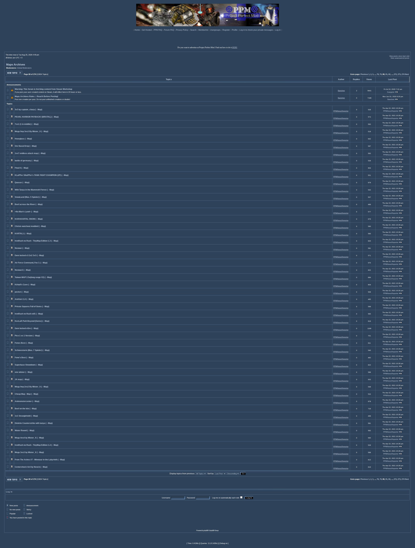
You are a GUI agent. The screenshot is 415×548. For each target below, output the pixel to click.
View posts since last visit (399, 56)
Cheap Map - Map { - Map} (26, 394)
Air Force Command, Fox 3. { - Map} (31, 263)
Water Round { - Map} (24, 430)
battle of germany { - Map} (27, 160)
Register (226, 30)
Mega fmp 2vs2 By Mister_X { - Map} (31, 387)
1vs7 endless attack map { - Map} (30, 153)
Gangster (391, 92)
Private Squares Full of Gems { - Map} (32, 306)
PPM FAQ (158, 30)
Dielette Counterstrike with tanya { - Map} (34, 423)
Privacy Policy (182, 30)
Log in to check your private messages (256, 30)
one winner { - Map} (23, 372)
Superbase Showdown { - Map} (29, 365)
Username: (166, 498)
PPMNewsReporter (341, 111)
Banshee (341, 91)
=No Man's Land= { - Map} (26, 212)
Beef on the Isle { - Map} (26, 408)
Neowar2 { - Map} (23, 270)
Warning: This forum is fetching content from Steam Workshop (43, 89)
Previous (364, 74)
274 (403, 74)
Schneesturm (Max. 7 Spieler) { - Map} (32, 350)
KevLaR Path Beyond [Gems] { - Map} (32, 321)
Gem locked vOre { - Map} (26, 328)
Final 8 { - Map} (21, 168)
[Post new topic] (14, 74)
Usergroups (215, 30)
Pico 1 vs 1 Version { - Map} (27, 336)
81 (386, 74)
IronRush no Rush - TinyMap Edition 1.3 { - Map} (36, 241)
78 (378, 74)
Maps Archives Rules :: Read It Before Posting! (36, 96)
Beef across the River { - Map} (29, 204)
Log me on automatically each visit (225, 498)
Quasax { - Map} (22, 182)
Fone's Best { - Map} (24, 357)
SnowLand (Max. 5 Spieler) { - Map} (31, 197)
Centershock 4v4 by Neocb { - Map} (31, 467)
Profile (235, 30)
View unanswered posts (400, 58)
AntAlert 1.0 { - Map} (24, 299)
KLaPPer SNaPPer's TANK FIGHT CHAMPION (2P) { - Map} (42, 175)
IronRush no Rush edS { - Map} (29, 314)
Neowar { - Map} (22, 248)
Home (137, 30)
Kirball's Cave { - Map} (25, 284)
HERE (234, 47)
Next (407, 74)
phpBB (206, 530)
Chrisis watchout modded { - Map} (30, 226)
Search (193, 30)
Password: (191, 498)
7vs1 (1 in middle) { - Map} (27, 124)
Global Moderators (24, 68)
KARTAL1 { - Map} (23, 233)
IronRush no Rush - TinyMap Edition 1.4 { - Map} (36, 445)
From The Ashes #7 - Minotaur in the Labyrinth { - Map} (40, 460)
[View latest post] (396, 92)
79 (381, 74)
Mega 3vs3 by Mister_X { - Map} (29, 452)
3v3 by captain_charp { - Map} (28, 109)
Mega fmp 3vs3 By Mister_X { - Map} (31, 131)
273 (399, 74)
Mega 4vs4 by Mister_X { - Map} (29, 438)
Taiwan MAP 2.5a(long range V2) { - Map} (33, 277)
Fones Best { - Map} (24, 343)
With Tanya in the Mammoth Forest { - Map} (34, 190)
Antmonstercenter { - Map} (27, 401)
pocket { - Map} (22, 292)
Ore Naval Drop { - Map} (26, 146)
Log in (278, 30)
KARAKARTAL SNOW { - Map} (29, 219)
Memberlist (203, 30)
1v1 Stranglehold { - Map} (26, 416)
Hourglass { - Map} (23, 139)
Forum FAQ (169, 30)
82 (389, 74)
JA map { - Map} (22, 379)
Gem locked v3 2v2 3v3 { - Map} (29, 255)
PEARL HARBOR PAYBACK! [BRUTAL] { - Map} (37, 117)
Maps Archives (15, 64)
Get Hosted (147, 30)
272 (395, 74)
